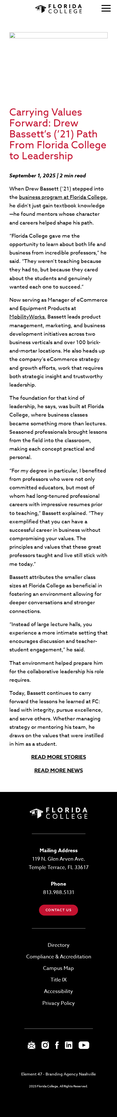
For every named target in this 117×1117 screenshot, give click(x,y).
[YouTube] (84, 1047)
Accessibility (58, 991)
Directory (59, 945)
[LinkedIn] (68, 1047)
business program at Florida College (62, 197)
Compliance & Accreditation (58, 957)
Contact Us (58, 910)
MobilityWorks (27, 317)
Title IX (59, 980)
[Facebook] (57, 1047)
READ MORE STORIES (58, 757)
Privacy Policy (58, 1003)
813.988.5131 (58, 892)
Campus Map (58, 968)
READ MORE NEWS (58, 770)
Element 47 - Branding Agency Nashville (58, 1074)
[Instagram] (45, 1047)
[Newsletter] (31, 1047)
